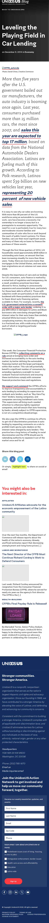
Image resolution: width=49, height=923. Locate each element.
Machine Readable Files (12, 914)
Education (11, 867)
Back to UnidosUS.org (13, 9)
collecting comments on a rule (23, 354)
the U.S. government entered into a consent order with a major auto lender (23, 304)
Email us (6, 767)
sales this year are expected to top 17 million (21, 135)
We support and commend (15, 386)
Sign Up (13, 881)
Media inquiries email (12, 771)
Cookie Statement (10, 916)
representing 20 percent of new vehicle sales (23, 198)
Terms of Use (25, 912)
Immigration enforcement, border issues (24, 859)
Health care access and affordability (22, 863)
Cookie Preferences (36, 914)
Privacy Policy (8, 912)
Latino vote (11, 871)
